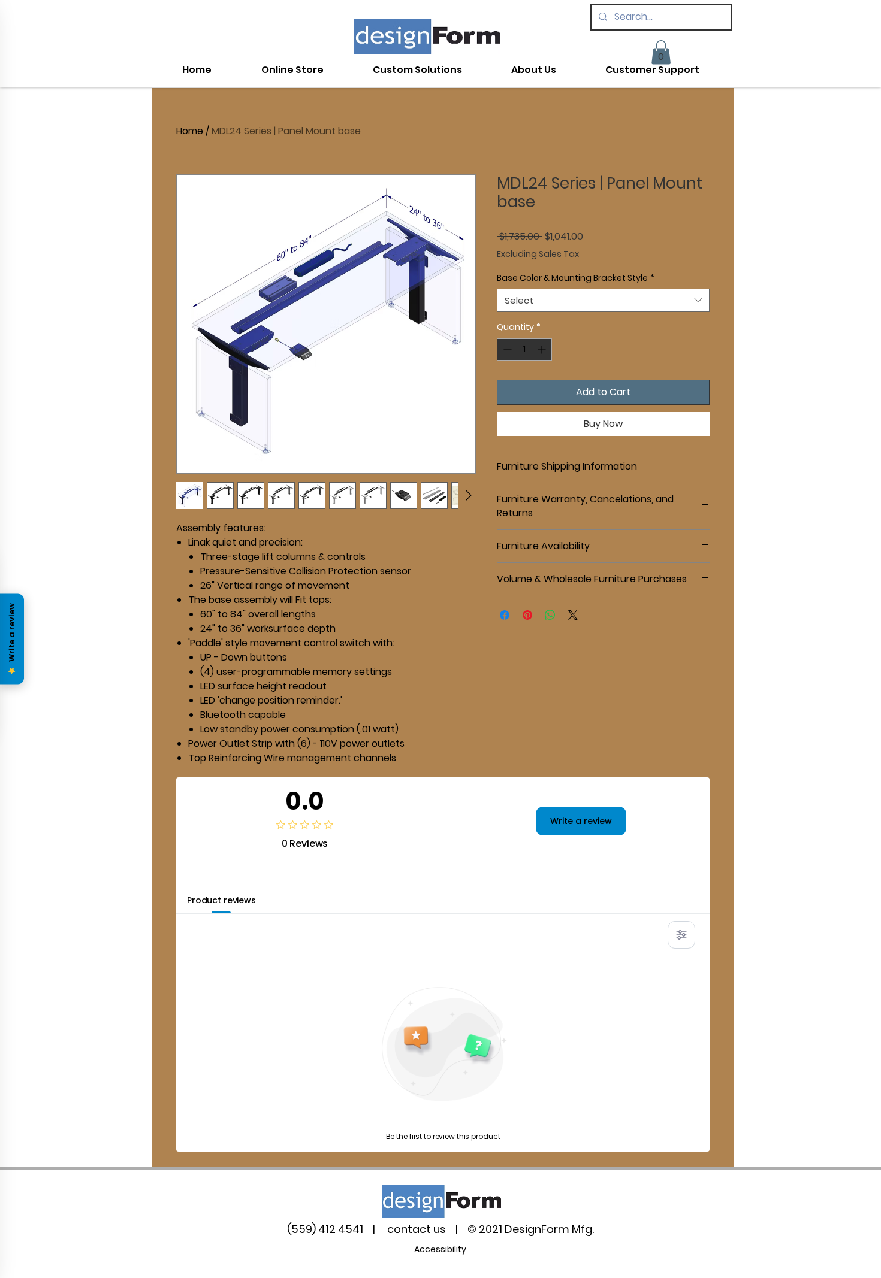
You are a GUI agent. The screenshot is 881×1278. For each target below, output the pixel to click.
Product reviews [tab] (221, 900)
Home (189, 131)
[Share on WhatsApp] (550, 615)
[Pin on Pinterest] (527, 615)
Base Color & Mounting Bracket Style (575, 278)
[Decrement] (506, 349)
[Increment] (542, 349)
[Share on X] (573, 615)
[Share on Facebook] (504, 615)
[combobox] (603, 300)
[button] (661, 52)
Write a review (581, 821)
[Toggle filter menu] (681, 935)
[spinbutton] (524, 349)
